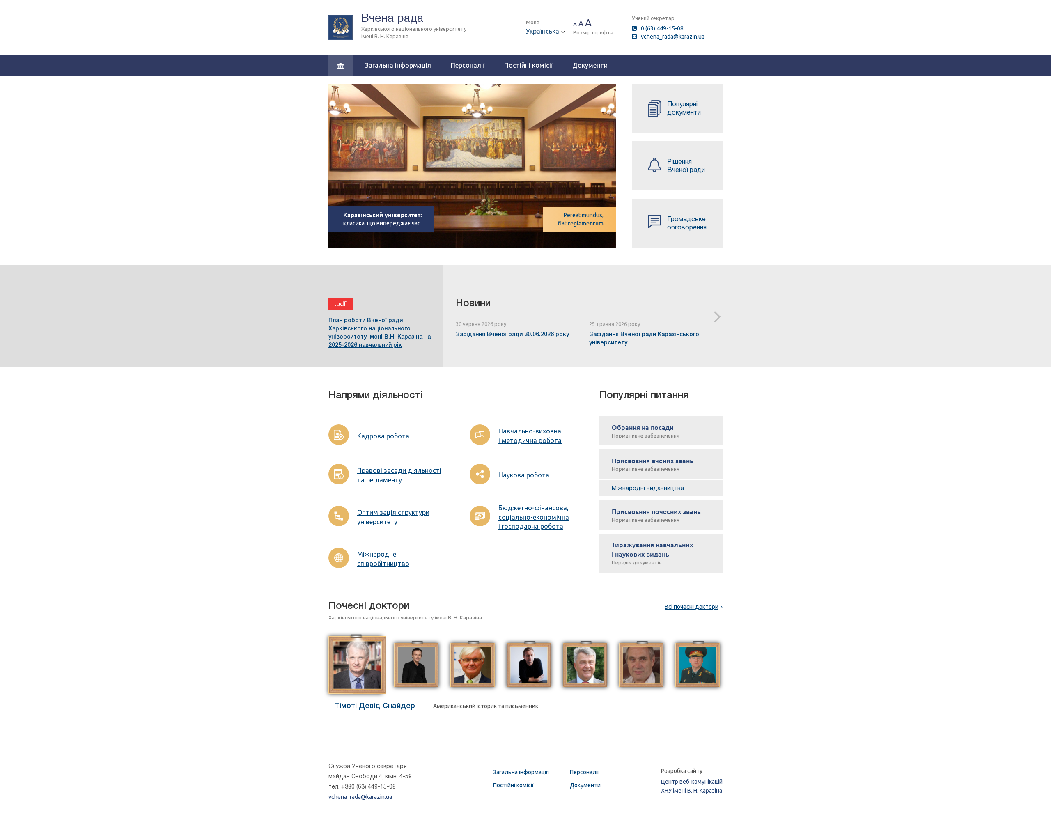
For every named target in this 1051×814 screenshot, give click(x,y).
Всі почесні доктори (691, 606)
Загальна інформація (398, 65)
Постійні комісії (528, 65)
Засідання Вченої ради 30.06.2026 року (512, 334)
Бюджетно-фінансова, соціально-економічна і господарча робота (533, 517)
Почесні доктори (368, 605)
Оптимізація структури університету (393, 517)
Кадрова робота (383, 436)
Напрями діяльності (375, 394)
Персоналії (467, 65)
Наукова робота (523, 475)
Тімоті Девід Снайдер (375, 706)
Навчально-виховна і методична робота (530, 435)
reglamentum (586, 223)
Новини (473, 302)
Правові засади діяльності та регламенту (399, 475)
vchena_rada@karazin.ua (672, 36)
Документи (590, 65)
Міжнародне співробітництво (383, 558)
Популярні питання (643, 394)
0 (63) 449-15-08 (662, 28)
